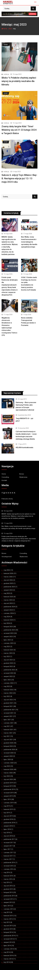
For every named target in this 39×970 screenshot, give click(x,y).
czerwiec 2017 (9, 852)
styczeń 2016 (8, 886)
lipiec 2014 (7, 946)
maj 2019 (7, 806)
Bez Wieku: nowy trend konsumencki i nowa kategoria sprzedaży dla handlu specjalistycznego (29, 242)
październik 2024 (9, 607)
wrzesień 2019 (9, 793)
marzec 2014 (8, 959)
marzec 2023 (8, 653)
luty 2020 (7, 776)
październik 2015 (9, 896)
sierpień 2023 (8, 636)
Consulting (5, 477)
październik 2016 (9, 862)
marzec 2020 (8, 773)
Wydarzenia (23, 477)
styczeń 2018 (8, 836)
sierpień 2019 (8, 796)
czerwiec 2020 (9, 763)
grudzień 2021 (8, 703)
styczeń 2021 (8, 740)
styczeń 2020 (8, 779)
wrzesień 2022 (9, 673)
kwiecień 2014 (8, 956)
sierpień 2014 (8, 942)
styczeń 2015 (8, 926)
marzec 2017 (8, 859)
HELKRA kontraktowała (24, 447)
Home (5, 28)
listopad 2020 (8, 746)
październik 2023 (9, 630)
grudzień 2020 (8, 743)
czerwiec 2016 (9, 869)
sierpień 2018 (8, 826)
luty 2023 (7, 656)
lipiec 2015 (7, 906)
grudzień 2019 (8, 783)
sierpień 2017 (8, 846)
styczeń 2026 (8, 580)
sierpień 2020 (8, 756)
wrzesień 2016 (9, 866)
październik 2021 (9, 710)
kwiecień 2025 (8, 597)
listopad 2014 (8, 932)
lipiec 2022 (7, 680)
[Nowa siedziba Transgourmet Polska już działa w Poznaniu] (29, 305)
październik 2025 (9, 587)
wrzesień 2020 (9, 753)
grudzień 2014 (8, 929)
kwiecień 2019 (8, 809)
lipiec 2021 (7, 720)
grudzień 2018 (8, 819)
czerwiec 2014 (9, 949)
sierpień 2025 (8, 590)
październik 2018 (9, 823)
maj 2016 (7, 872)
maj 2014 (7, 952)
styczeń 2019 (8, 816)
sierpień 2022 (8, 676)
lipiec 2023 (7, 640)
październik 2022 (9, 670)
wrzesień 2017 (9, 843)
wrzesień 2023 (9, 633)
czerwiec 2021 (9, 723)
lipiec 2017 (7, 849)
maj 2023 (7, 646)
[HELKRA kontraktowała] (8, 448)
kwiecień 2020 (8, 769)
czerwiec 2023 (9, 643)
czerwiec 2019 (9, 803)
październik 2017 (9, 839)
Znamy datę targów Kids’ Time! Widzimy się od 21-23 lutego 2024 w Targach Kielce (19, 130)
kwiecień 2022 (8, 690)
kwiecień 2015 (8, 916)
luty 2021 (7, 736)
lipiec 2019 (7, 799)
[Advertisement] (19, 365)
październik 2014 (9, 936)
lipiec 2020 (7, 759)
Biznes (21, 474)
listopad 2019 (8, 786)
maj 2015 (7, 912)
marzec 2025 (8, 600)
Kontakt (4, 480)
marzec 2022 (8, 693)
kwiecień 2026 (8, 573)
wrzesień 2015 (9, 899)
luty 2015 (7, 922)
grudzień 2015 (8, 889)
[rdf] (12, 493)
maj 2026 (7, 570)
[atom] (14, 493)
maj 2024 (7, 617)
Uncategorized (7, 557)
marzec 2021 (8, 733)
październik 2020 (9, 749)
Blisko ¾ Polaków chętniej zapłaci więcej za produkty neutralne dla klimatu (19, 81)
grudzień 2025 (8, 583)
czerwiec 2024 (9, 613)
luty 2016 (7, 882)
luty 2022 (7, 696)
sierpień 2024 (8, 610)
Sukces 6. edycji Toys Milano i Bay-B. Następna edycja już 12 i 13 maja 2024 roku (19, 178)
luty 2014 (7, 962)
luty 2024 (7, 623)
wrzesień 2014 (9, 939)
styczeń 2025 (8, 603)
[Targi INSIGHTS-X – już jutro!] (8, 419)
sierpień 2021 (8, 716)
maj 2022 (7, 686)
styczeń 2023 (8, 660)
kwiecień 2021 (8, 730)
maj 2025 (7, 593)
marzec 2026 (8, 577)
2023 (10, 28)
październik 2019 (9, 789)
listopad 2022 (8, 666)
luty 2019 (7, 813)
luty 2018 (7, 833)
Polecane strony (7, 499)
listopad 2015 (8, 892)
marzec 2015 (8, 919)
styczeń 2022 (8, 700)
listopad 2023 (8, 627)
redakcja (6, 74)
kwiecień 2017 (8, 856)
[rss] (8, 493)
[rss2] (10, 493)
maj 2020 (7, 766)
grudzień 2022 (8, 663)
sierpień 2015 (8, 902)
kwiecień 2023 (8, 650)
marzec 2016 (8, 879)
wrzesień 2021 (9, 713)
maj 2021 (7, 726)
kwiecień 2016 (8, 876)
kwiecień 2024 (8, 620)
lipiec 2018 (7, 829)
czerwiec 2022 (9, 683)
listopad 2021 (8, 706)
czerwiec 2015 (9, 909)
